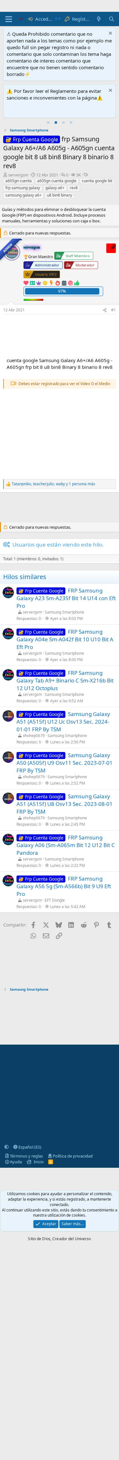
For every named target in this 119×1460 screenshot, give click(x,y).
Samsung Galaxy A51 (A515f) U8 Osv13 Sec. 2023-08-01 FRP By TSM (65, 804)
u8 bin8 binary (59, 195)
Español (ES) (29, 1147)
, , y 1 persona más (53, 484)
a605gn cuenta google (56, 180)
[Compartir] (105, 310)
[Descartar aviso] (109, 34)
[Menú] (8, 19)
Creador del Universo (71, 1238)
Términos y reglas (26, 1156)
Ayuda (16, 1162)
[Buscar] (111, 19)
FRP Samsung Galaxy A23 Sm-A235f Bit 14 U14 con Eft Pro (66, 598)
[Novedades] (99, 19)
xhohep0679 (34, 735)
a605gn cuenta (18, 180)
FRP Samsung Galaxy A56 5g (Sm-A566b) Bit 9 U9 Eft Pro (64, 886)
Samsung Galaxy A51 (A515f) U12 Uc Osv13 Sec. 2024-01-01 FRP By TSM (63, 721)
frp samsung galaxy (22, 187)
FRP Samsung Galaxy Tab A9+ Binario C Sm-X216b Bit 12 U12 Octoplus (65, 680)
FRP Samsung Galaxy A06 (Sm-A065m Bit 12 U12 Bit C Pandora (66, 845)
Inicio (39, 1162)
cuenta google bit (97, 180)
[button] (6, 1147)
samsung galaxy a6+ (23, 195)
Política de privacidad (73, 1156)
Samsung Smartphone (64, 612)
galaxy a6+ (54, 187)
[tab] (48, 122)
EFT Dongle (55, 900)
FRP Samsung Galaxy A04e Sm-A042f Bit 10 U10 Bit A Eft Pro (65, 639)
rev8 (74, 187)
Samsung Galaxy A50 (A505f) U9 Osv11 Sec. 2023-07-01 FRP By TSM (65, 762)
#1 (113, 310)
